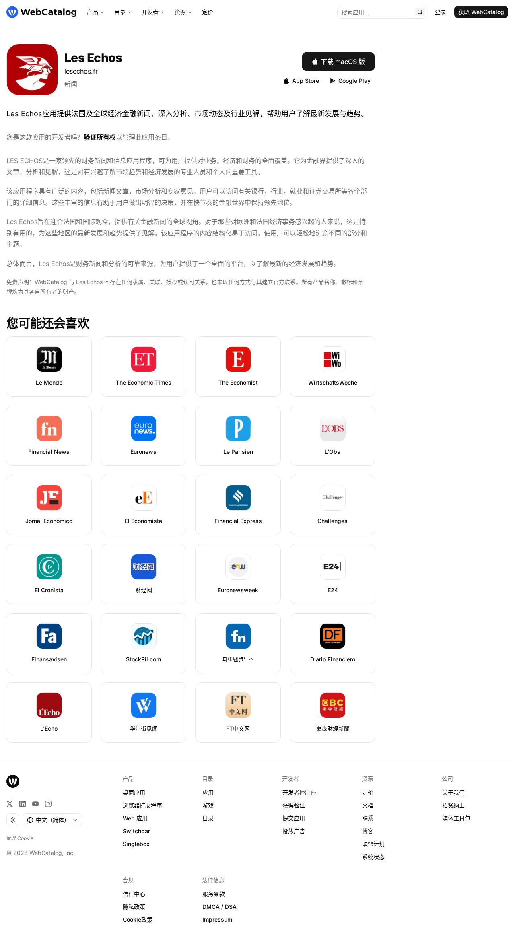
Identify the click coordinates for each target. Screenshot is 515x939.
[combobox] (52, 819)
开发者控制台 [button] (299, 792)
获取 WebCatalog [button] (481, 11)
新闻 (70, 84)
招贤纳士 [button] (453, 805)
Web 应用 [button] (135, 818)
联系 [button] (367, 818)
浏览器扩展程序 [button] (142, 805)
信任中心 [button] (134, 893)
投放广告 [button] (293, 831)
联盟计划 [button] (373, 843)
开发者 (150, 11)
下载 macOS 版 (343, 62)
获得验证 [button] (293, 805)
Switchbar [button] (136, 831)
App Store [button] (305, 80)
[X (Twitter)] (9, 804)
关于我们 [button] (453, 792)
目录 (120, 11)
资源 (180, 11)
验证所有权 (100, 137)
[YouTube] (35, 804)
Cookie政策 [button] (137, 919)
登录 (440, 11)
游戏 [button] (208, 805)
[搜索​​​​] (420, 12)
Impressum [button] (217, 919)
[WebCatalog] (12, 781)
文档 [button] (367, 805)
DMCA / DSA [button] (219, 906)
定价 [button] (367, 792)
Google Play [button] (354, 80)
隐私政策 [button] (134, 906)
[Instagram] (48, 804)
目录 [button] (208, 818)
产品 (92, 11)
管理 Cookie (19, 838)
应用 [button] (208, 792)
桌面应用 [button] (134, 792)
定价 (207, 11)
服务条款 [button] (213, 893)
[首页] (41, 12)
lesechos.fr (81, 71)
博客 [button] (367, 831)
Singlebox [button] (136, 843)
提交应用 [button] (293, 818)
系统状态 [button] (373, 856)
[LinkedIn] (22, 804)
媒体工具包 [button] (456, 818)
